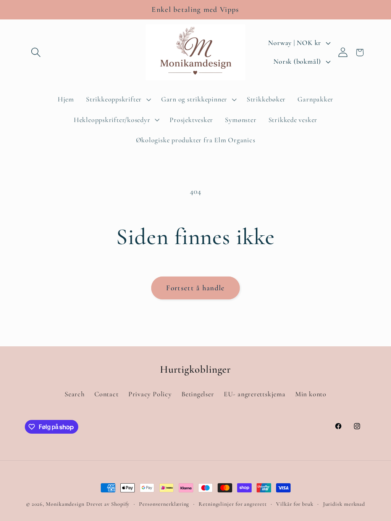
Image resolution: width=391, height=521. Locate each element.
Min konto (310, 394)
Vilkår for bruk (294, 504)
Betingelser (197, 394)
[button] (36, 52)
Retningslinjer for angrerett (233, 504)
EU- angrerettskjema (255, 394)
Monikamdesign (65, 504)
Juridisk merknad (344, 504)
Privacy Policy (150, 394)
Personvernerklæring (164, 504)
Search (75, 394)
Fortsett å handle (195, 288)
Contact (106, 394)
